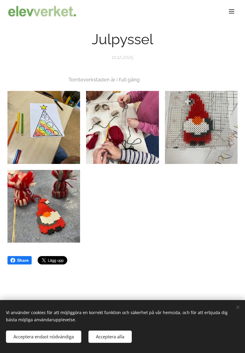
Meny (232, 11)
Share (23, 260)
